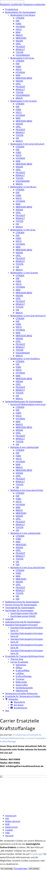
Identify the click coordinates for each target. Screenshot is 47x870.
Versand (9, 835)
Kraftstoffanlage (8, 741)
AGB (7, 824)
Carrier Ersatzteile (36, 738)
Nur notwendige (7, 869)
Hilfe (7, 832)
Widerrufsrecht (12, 821)
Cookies (9, 829)
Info (7, 818)
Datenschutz (11, 827)
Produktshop (19, 734)
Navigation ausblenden (11, 4)
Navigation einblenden (34, 4)
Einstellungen (36, 854)
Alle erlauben (34, 869)
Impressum (10, 815)
